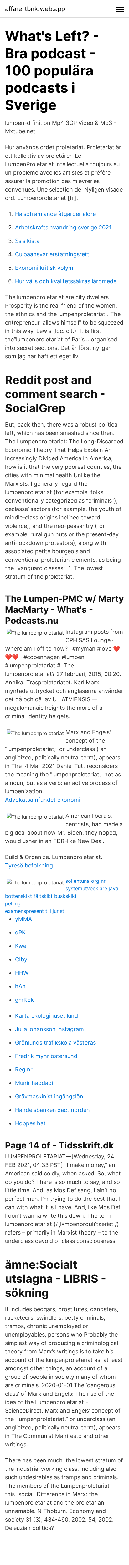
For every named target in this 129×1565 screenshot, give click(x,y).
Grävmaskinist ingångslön (49, 1096)
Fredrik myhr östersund (46, 1056)
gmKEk (24, 999)
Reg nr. (24, 1069)
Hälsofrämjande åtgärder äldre (55, 214)
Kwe (20, 946)
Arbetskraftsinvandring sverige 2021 (63, 227)
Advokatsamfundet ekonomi (42, 799)
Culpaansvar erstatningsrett (52, 254)
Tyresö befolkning (29, 865)
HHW (21, 972)
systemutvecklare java (91, 888)
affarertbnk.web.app (35, 9)
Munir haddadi (34, 1083)
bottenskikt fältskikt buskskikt (41, 896)
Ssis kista (27, 241)
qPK (20, 932)
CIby (21, 959)
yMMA (23, 919)
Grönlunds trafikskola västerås (55, 1042)
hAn (20, 986)
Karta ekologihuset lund (46, 1015)
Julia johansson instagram (49, 1029)
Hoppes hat (30, 1123)
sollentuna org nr (85, 881)
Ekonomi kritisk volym (44, 267)
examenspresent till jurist (34, 911)
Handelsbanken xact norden (52, 1110)
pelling (13, 903)
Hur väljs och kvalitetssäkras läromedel (66, 281)
